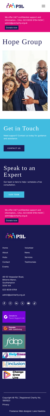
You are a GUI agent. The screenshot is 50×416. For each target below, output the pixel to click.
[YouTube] (28, 303)
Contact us (14, 148)
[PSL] (15, 236)
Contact (6, 262)
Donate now (11, 27)
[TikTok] (34, 303)
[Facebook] (4, 303)
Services (28, 257)
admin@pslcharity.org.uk (13, 295)
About (5, 252)
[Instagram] (10, 303)
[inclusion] (13, 364)
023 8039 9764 (9, 289)
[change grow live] (13, 375)
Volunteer (29, 248)
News (27, 252)
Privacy (5, 404)
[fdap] (13, 342)
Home (5, 248)
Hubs (4, 257)
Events (5, 266)
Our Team (14, 194)
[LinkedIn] (16, 303)
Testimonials (30, 262)
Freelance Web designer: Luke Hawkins (27, 411)
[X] (22, 303)
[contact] (13, 383)
